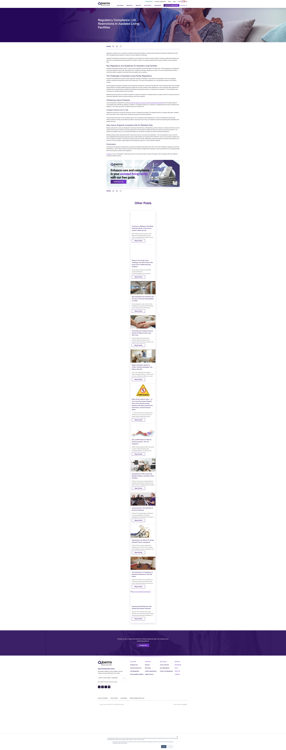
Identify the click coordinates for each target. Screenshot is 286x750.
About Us (177, 671)
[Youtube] (109, 687)
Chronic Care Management (166, 671)
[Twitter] (102, 687)
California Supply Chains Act (137, 698)
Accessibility (124, 698)
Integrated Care (134, 665)
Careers (177, 674)
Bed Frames (148, 668)
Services (138, 5)
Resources (158, 5)
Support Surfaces (149, 674)
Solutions (120, 5)
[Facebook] (105, 687)
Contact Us (143, 645)
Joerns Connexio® (164, 665)
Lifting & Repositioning (150, 671)
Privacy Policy (114, 698)
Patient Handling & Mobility (137, 674)
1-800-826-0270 (149, 1)
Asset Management (164, 668)
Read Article (138, 241)
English (182, 5)
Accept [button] (163, 746)
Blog (174, 1)
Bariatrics (147, 665)
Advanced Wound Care (135, 668)
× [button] (177, 736)
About (169, 1)
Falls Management (134, 671)
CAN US (182, 1)
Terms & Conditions (103, 698)
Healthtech (147, 5)
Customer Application (160, 1)
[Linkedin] (99, 687)
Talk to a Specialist (171, 5)
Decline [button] (170, 746)
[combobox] (183, 5)
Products (129, 5)
